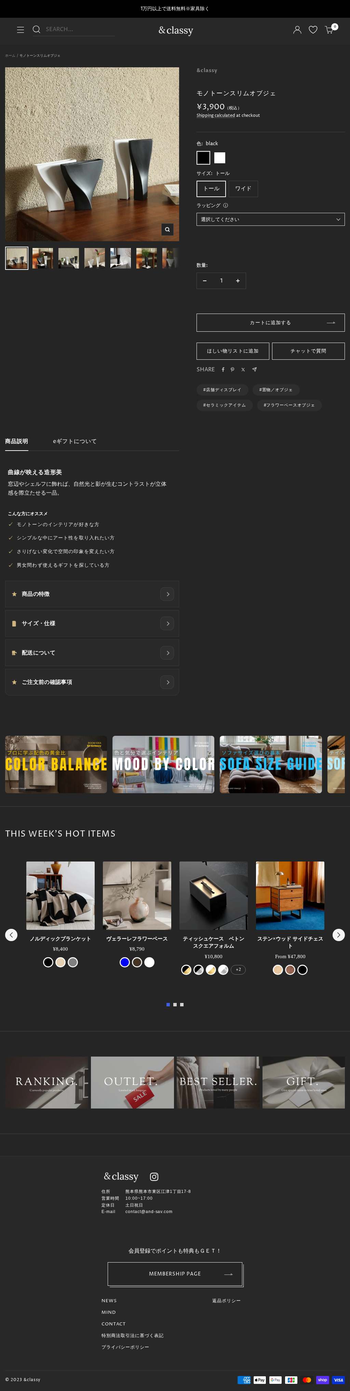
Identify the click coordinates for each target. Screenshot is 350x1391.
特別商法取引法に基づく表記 (133, 1336)
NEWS (109, 1301)
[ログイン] (297, 31)
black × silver (198, 970)
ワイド (243, 188)
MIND (109, 1312)
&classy (207, 70)
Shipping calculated (216, 116)
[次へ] (339, 935)
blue (125, 962)
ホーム (10, 55)
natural (278, 970)
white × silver (223, 970)
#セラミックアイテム (224, 405)
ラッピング (208, 205)
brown (137, 962)
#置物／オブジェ (276, 389)
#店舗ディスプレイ (222, 389)
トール (211, 188)
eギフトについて (75, 441)
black (48, 962)
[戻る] (11, 935)
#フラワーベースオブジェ (289, 405)
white (149, 962)
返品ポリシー (226, 1301)
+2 (238, 970)
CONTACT (114, 1324)
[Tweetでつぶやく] (243, 369)
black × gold (186, 970)
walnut (290, 970)
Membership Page (175, 1274)
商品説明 (16, 441)
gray (73, 962)
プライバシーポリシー (125, 1347)
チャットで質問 (309, 351)
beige (60, 962)
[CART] (329, 31)
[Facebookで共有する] (223, 369)
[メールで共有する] (254, 369)
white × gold (211, 970)
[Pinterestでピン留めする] (232, 369)
